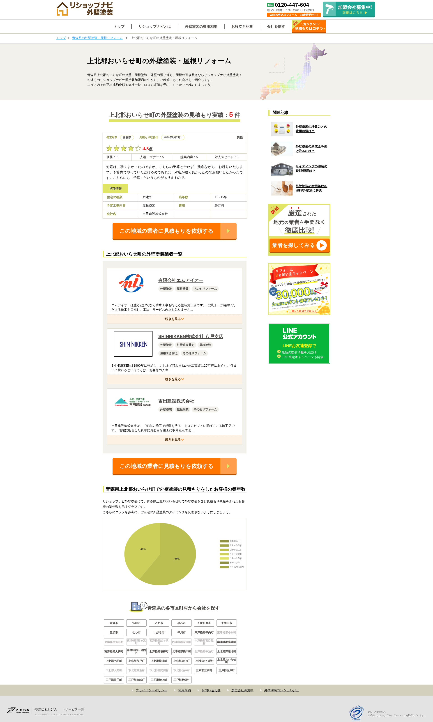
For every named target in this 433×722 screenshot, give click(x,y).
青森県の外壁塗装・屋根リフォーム (97, 38)
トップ (61, 38)
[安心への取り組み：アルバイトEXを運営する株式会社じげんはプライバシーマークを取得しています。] (358, 713)
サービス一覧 (74, 709)
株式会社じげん (46, 709)
